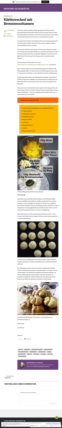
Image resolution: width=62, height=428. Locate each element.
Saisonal (43, 354)
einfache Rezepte (23, 351)
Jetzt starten (45, 1)
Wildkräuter (8, 16)
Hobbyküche (42, 351)
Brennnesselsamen (37, 349)
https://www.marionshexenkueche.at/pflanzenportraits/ (33, 64)
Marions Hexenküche (16, 9)
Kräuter (29, 354)
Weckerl (50, 354)
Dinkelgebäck (48, 349)
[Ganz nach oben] (56, 417)
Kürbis (49, 351)
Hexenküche (33, 351)
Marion (9, 33)
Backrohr (27, 349)
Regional (36, 354)
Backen (20, 349)
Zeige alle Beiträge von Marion (41, 366)
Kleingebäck (22, 354)
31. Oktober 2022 (9, 31)
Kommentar (52, 403)
